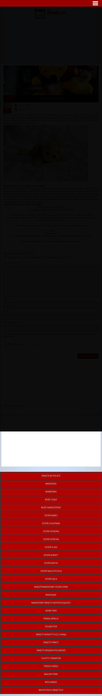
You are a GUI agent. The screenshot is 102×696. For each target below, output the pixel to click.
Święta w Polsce (51, 475)
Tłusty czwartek (51, 658)
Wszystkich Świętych (51, 690)
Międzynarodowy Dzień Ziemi (51, 586)
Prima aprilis (51, 618)
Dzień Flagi (51, 547)
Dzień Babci (51, 515)
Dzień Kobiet (51, 555)
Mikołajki (51, 594)
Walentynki (51, 674)
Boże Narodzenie (51, 507)
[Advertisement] (51, 442)
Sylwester (51, 626)
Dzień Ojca (51, 578)
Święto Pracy (51, 642)
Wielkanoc (51, 682)
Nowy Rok (51, 610)
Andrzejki (51, 483)
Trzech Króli (51, 666)
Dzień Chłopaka (51, 523)
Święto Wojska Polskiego (51, 650)
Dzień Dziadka (51, 531)
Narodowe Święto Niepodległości (51, 602)
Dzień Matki (51, 563)
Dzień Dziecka (51, 539)
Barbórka (51, 491)
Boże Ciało (51, 499)
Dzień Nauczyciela (51, 571)
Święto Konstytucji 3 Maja (51, 634)
